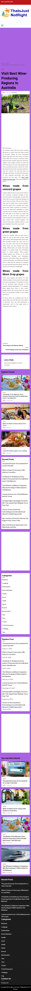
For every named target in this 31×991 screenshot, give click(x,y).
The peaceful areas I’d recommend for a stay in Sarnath (15, 465)
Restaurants (6, 611)
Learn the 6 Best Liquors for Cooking (15, 439)
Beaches (5, 580)
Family (4, 594)
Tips (3, 615)
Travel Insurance (8, 625)
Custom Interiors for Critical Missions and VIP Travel (15, 495)
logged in (14, 363)
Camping (5, 583)
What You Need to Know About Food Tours (15, 412)
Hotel (4, 604)
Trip (3, 632)
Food (2, 69)
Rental (4, 608)
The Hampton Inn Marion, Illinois (13, 344)
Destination (6, 587)
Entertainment (7, 590)
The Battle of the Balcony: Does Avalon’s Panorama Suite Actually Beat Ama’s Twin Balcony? (15, 383)
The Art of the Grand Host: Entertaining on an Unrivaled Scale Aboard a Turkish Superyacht (13, 512)
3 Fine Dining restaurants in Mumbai (17, 348)
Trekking (5, 629)
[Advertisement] (15, 44)
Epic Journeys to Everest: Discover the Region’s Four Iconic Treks (15, 519)
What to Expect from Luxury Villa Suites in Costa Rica (13, 471)
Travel (4, 622)
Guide (4, 601)
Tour (3, 618)
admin (3, 92)
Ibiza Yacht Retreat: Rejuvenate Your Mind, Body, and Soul (14, 526)
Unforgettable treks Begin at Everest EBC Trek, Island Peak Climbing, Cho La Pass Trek (15, 503)
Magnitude (23, 987)
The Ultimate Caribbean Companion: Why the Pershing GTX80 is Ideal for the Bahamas (14, 487)
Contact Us (5, 983)
